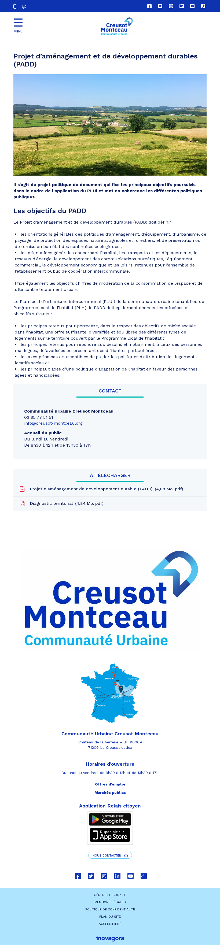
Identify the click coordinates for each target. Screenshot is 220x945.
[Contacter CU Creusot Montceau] (25, 7)
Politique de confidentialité (110, 909)
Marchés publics (110, 792)
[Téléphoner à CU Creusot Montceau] (15, 6)
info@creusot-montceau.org (53, 423)
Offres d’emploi (110, 784)
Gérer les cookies (110, 895)
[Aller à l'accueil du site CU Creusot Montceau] (117, 26)
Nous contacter (107, 855)
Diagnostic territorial (65, 503)
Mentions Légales (110, 902)
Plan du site (110, 916)
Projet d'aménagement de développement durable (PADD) (105, 488)
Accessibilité (110, 924)
